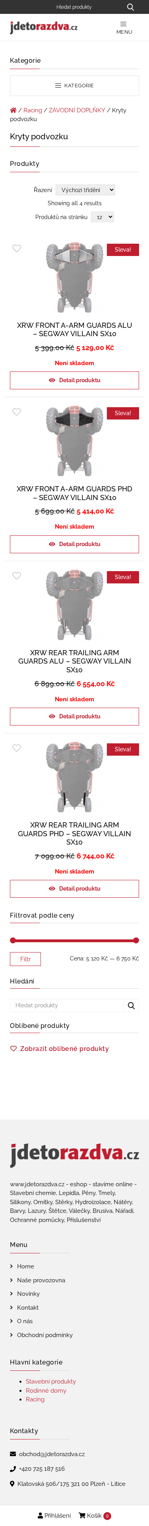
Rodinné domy (46, 1390)
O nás (25, 1321)
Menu (124, 32)
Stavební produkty (51, 1381)
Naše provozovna (41, 1280)
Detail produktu (80, 380)
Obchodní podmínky (45, 1335)
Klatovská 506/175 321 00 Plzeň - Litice (71, 1484)
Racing (32, 110)
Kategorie (78, 86)
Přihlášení (57, 1515)
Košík (96, 1515)
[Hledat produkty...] (130, 7)
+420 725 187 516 (42, 1468)
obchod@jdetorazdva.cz (52, 1454)
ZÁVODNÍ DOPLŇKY (77, 110)
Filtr (25, 959)
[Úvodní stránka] (13, 110)
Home (25, 1266)
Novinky (28, 1293)
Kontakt (28, 1307)
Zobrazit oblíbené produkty (64, 1049)
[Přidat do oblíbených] (16, 249)
